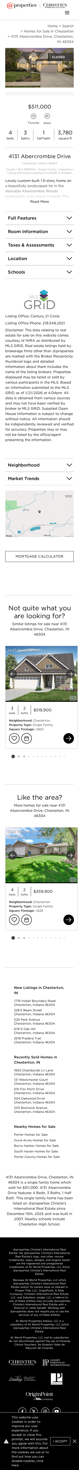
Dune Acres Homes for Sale (35, 1140)
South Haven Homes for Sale (36, 1151)
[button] (39, 514)
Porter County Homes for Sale (37, 1157)
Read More (39, 202)
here (15, 1465)
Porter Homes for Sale (31, 1134)
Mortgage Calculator (39, 556)
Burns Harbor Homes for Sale (36, 1145)
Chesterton (66, 169)
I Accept (60, 1441)
